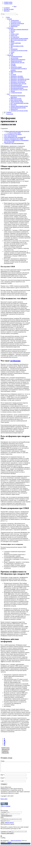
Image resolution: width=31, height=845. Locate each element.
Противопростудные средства (19, 89)
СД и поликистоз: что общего (13, 134)
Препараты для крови (17, 76)
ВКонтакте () (5, 749)
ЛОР (12, 73)
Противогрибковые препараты (19, 86)
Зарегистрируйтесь (16, 840)
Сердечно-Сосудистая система (19, 110)
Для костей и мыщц (16, 67)
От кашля (13, 74)
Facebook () (5, 751)
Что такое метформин (10, 136)
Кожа (12, 44)
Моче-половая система (17, 46)
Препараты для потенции (18, 82)
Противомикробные (16, 85)
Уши (12, 53)
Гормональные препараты (18, 59)
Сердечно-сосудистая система (19, 50)
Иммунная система (16, 98)
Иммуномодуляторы (16, 71)
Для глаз (13, 64)
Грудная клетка (15, 37)
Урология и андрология (17, 23)
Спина (12, 52)
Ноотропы (13, 104)
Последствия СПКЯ (14, 133)
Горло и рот (14, 35)
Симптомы (10, 28)
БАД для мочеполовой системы (19, 103)
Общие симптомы (16, 43)
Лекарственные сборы (17, 101)
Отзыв (2, 761)
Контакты (7, 10)
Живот (12, 41)
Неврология (14, 26)
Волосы (13, 31)
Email (3, 778)
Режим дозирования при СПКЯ (13, 139)
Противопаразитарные (17, 88)
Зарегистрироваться (6, 815)
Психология (14, 49)
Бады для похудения (16, 100)
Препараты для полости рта (18, 80)
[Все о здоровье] (5, 806)
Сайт (2, 781)
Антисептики (14, 58)
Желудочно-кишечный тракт (19, 40)
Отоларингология (16, 22)
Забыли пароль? (9, 822)
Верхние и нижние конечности (19, 29)
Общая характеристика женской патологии (16, 131)
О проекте (7, 7)
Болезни (9, 19)
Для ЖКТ (13, 65)
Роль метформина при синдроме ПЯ (14, 137)
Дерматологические (16, 61)
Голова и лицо (15, 34)
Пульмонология (15, 25)
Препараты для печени (17, 77)
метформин (15, 361)
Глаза (12, 32)
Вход (15, 6)
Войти (9, 842)
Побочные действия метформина (14, 143)
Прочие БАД (14, 109)
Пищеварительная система (18, 107)
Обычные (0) (5, 752)
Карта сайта (4, 799)
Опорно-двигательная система (19, 106)
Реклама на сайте (9, 9)
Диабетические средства (17, 62)
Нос (12, 47)
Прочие (13, 91)
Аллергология (15, 20)
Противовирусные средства (18, 83)
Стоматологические (16, 92)
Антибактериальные (16, 56)
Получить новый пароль (7, 833)
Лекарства (10, 55)
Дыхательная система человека (19, 38)
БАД (8, 94)
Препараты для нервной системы (20, 79)
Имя (2, 775)
